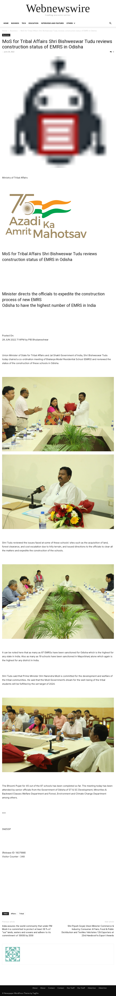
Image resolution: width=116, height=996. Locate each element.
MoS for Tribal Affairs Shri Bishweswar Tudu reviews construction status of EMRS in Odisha (57, 44)
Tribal (21, 913)
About (34, 988)
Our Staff (70, 988)
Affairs (13, 913)
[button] (110, 23)
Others (69, 23)
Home (5, 23)
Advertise (92, 988)
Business (15, 23)
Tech (24, 23)
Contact (51, 988)
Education (33, 23)
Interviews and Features (52, 23)
